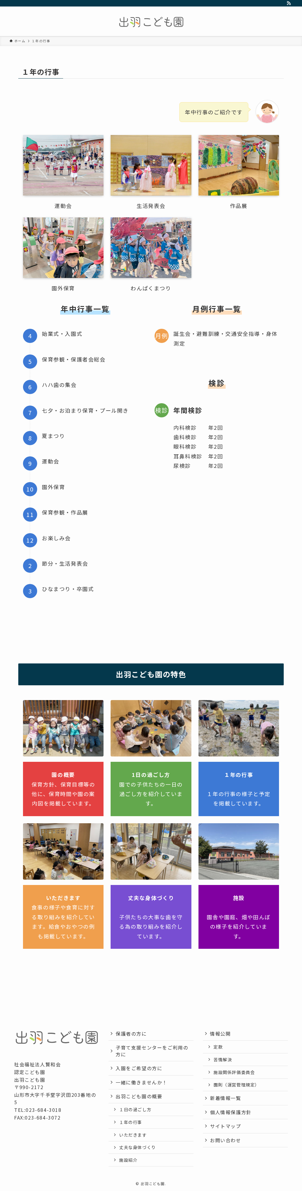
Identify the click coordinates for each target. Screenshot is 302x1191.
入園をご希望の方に (139, 1068)
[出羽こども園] (151, 22)
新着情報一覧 (225, 1097)
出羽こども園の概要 (139, 1096)
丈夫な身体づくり (137, 1147)
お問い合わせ (225, 1140)
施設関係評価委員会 (234, 1072)
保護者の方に (131, 1033)
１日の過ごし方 (135, 1109)
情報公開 (220, 1033)
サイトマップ (225, 1126)
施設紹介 (128, 1160)
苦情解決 (223, 1059)
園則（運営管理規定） (237, 1084)
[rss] (289, 3)
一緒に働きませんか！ (142, 1082)
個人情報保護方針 (231, 1112)
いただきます (133, 1135)
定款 (218, 1047)
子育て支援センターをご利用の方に (152, 1050)
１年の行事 (130, 1122)
